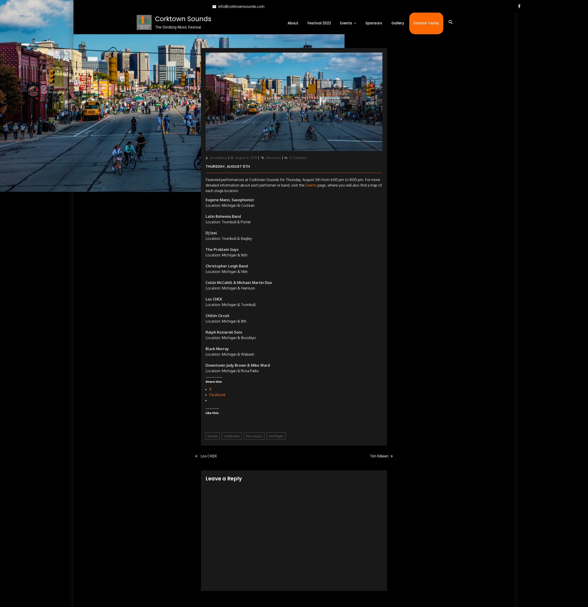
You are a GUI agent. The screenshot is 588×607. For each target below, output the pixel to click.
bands (213, 436)
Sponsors (373, 23)
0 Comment (298, 158)
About (293, 23)
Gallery (397, 23)
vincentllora (218, 158)
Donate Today (426, 23)
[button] (450, 22)
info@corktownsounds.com (241, 6)
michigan (276, 436)
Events (346, 23)
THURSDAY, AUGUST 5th (228, 166)
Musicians (273, 158)
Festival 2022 (319, 23)
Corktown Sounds (183, 18)
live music (254, 436)
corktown (232, 436)
